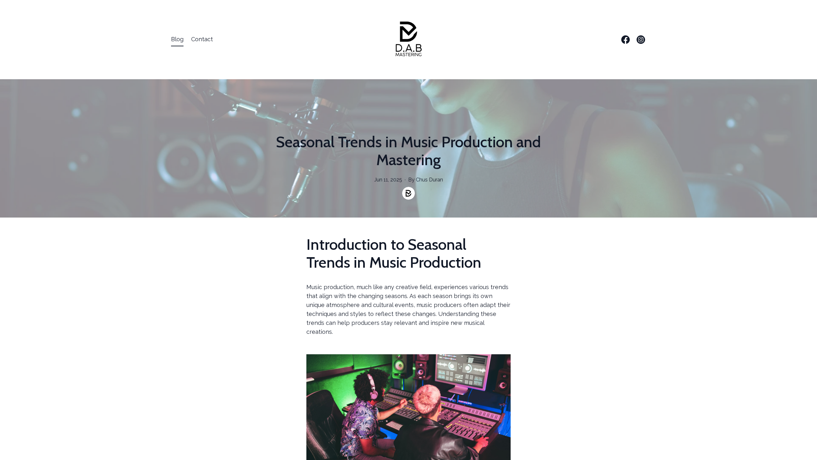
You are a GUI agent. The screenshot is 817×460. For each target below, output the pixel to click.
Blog (177, 39)
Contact (202, 39)
